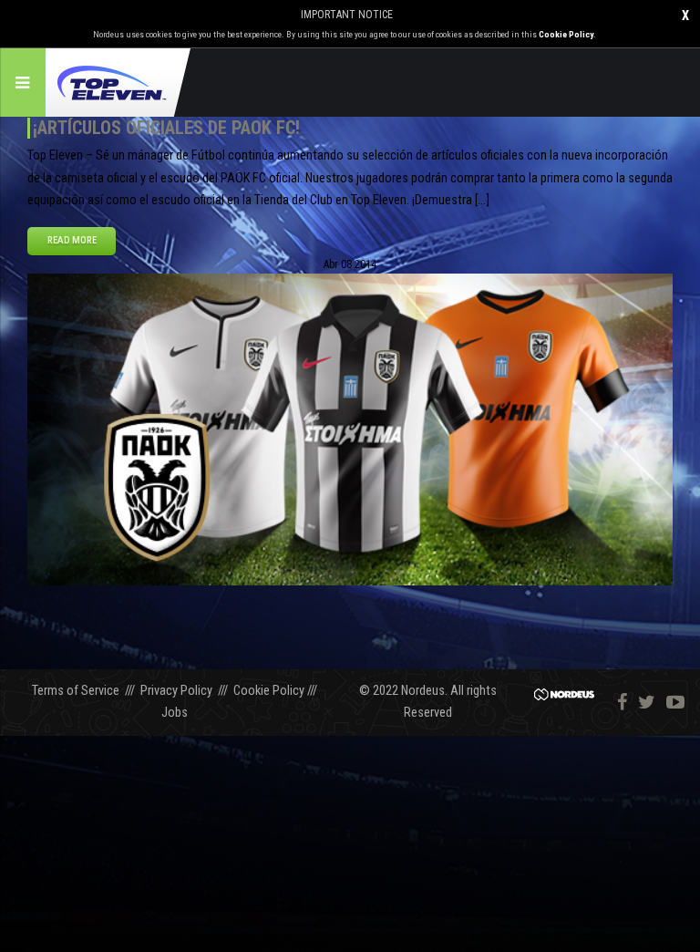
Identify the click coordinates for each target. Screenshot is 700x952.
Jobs (174, 712)
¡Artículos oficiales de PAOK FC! (166, 128)
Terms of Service (75, 690)
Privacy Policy (176, 690)
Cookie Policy (566, 34)
